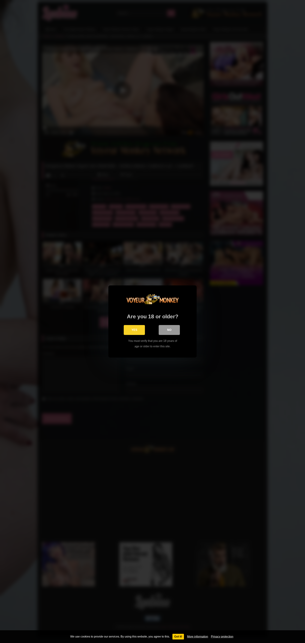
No (169, 329)
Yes (134, 329)
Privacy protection (222, 636)
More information (197, 636)
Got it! (178, 636)
